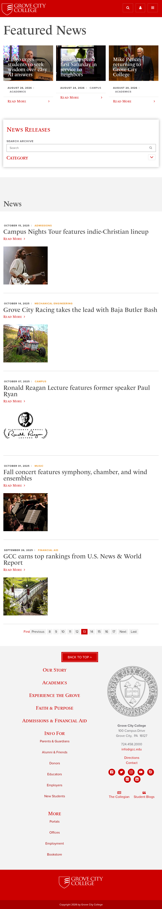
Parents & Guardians (54, 741)
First (27, 632)
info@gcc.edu (132, 749)
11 (70, 632)
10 (63, 632)
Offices (54, 832)
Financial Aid (48, 550)
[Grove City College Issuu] (150, 772)
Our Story (54, 670)
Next (123, 632)
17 (113, 632)
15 (99, 632)
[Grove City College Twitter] (121, 772)
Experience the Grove (54, 695)
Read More (12, 239)
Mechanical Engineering (54, 303)
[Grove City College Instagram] (131, 772)
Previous (38, 632)
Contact (132, 763)
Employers (54, 785)
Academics (54, 682)
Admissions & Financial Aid (54, 720)
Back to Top (79, 657)
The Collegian (119, 797)
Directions (131, 758)
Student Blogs (144, 797)
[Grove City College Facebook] (111, 772)
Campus (40, 381)
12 (77, 632)
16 (106, 632)
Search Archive (20, 141)
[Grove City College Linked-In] (137, 779)
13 (84, 632)
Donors (54, 763)
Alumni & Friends (54, 752)
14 (91, 632)
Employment (54, 843)
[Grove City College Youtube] (141, 772)
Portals (54, 821)
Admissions (43, 225)
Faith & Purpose (54, 708)
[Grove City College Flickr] (127, 779)
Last (134, 632)
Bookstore (54, 854)
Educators (54, 774)
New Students (54, 796)
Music (39, 465)
